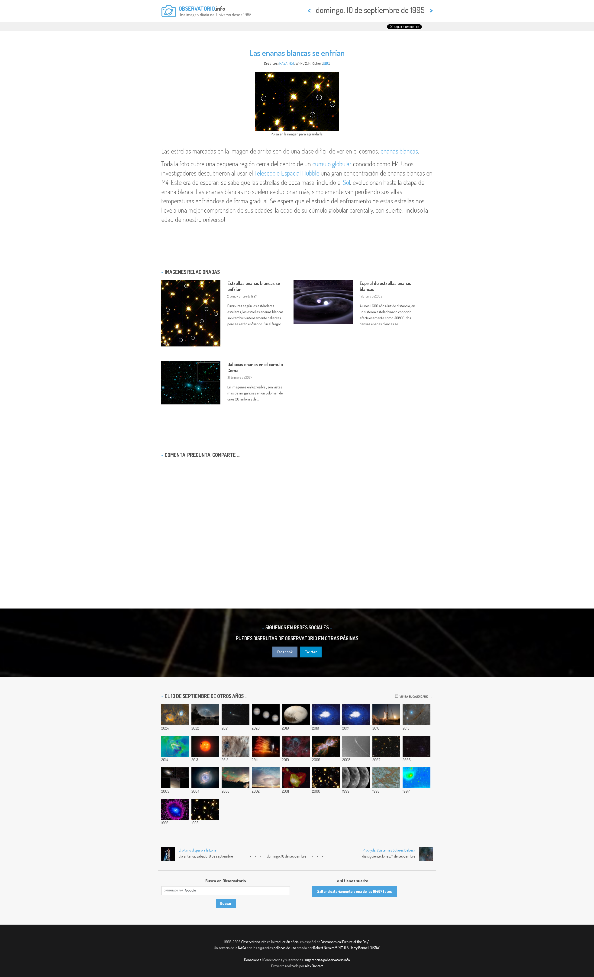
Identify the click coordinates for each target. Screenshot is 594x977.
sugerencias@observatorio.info (327, 960)
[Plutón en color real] (296, 714)
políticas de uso (285, 947)
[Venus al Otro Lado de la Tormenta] (266, 777)
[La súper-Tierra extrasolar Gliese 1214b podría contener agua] (205, 746)
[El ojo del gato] (205, 777)
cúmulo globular (332, 164)
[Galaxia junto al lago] (205, 714)
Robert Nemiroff (325, 947)
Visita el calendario (413, 696)
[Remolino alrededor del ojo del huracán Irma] (356, 714)
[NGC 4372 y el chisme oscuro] (416, 714)
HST (291, 63)
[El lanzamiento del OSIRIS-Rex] (386, 714)
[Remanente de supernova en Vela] (296, 746)
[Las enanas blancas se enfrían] (326, 777)
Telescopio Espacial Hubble (286, 173)
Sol (346, 182)
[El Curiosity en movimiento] (235, 746)
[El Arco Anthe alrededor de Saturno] (356, 746)
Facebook (285, 652)
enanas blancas (399, 151)
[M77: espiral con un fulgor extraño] (175, 809)
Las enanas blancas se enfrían (297, 53)
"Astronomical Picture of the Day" (345, 941)
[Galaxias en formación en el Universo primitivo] (386, 746)
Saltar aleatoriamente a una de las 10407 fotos (354, 891)
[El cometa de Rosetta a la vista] (235, 714)
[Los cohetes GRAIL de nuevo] (266, 746)
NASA (283, 63)
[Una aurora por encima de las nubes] (235, 777)
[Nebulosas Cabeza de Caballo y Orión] (175, 714)
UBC (326, 63)
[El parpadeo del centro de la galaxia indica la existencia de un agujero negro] (296, 777)
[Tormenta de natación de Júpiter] (266, 714)
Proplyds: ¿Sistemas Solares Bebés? (389, 850)
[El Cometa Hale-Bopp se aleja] (416, 777)
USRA (375, 947)
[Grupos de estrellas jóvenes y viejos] (416, 746)
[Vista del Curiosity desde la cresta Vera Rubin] (326, 714)
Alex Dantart (314, 966)
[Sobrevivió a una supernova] (175, 777)
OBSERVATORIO (197, 8)
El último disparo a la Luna (197, 850)
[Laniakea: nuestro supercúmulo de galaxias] (175, 746)
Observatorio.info (253, 941)
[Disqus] (297, 521)
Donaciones (252, 960)
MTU (342, 947)
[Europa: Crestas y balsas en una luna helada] (386, 777)
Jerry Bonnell (359, 947)
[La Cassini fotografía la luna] (356, 777)
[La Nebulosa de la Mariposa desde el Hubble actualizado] (326, 746)
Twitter (311, 652)
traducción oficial (286, 941)
